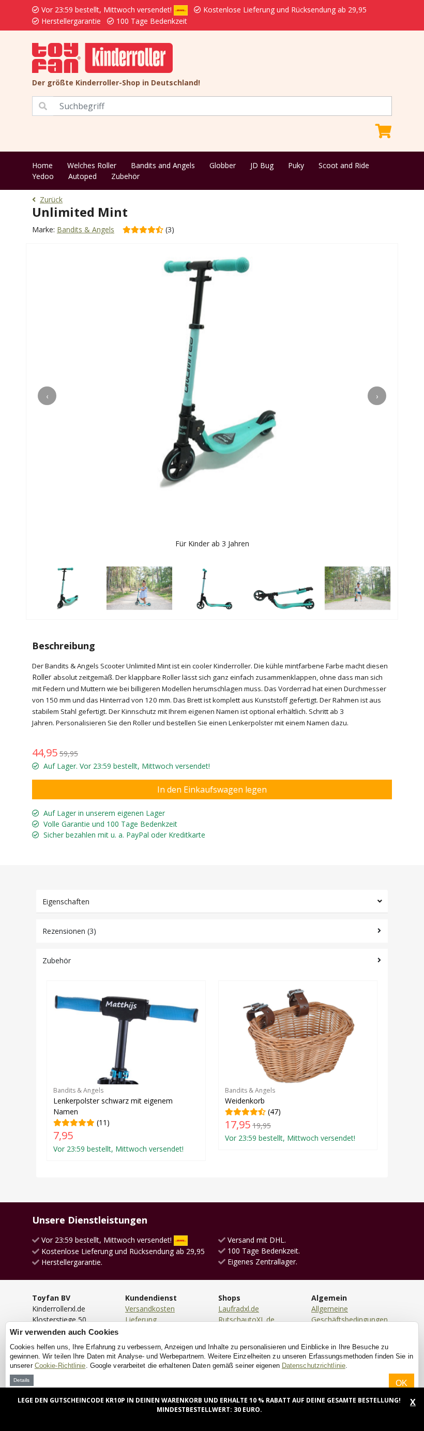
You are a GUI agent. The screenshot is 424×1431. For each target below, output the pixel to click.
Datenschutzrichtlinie (313, 1365)
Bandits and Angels (163, 165)
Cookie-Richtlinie (60, 1365)
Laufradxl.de (238, 1309)
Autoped (82, 176)
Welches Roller (91, 165)
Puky (296, 165)
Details (21, 1380)
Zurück (51, 199)
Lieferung (141, 1319)
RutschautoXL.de (246, 1319)
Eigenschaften (65, 901)
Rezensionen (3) (69, 931)
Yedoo (43, 176)
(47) (290, 1114)
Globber (222, 165)
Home (42, 165)
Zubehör (125, 176)
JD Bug (262, 165)
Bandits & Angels (85, 229)
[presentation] (47, 395)
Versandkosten (150, 1309)
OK (401, 1383)
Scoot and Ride (344, 165)
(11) (118, 1120)
